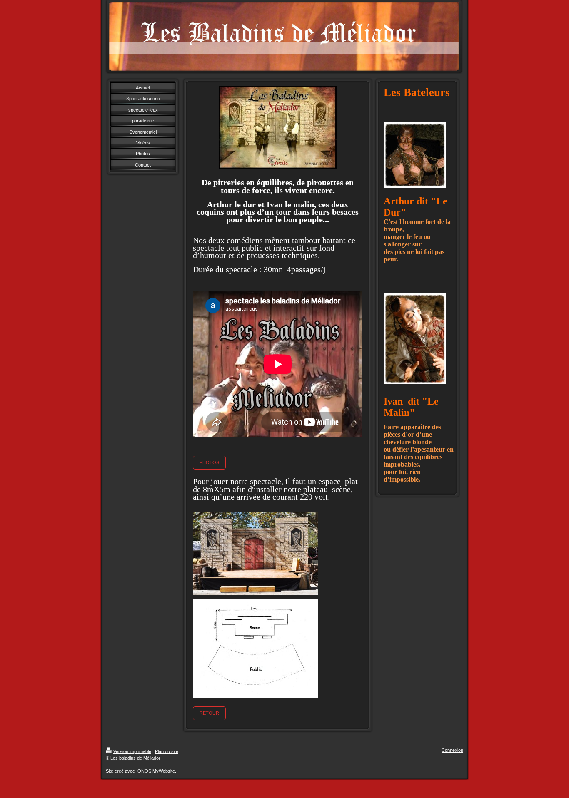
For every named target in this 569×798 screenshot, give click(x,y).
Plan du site (166, 751)
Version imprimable (132, 751)
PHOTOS (209, 462)
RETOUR (209, 713)
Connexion (452, 750)
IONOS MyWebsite (155, 770)
